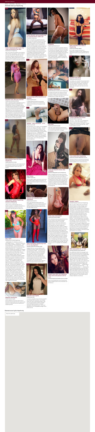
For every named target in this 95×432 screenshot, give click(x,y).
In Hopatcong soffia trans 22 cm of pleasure (36, 97)
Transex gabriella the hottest (77, 117)
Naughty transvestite (54, 89)
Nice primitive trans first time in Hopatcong (14, 160)
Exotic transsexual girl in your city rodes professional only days (14, 48)
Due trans (50, 124)
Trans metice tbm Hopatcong (78, 156)
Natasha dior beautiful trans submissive (34, 198)
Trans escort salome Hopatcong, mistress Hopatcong (14, 200)
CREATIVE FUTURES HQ (9, 1)
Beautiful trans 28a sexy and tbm (14, 99)
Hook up (6, 3)
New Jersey (18, 3)
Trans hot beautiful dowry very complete (56, 170)
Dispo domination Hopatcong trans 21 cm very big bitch (36, 244)
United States (12, 3)
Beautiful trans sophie (33, 295)
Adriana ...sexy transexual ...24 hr (36, 123)
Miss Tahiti (8, 238)
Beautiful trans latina (75, 77)
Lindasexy (51, 44)
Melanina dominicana (11, 297)
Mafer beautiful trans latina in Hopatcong (78, 46)
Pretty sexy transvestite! (55, 216)
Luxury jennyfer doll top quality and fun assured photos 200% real (36, 36)
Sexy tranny (30, 176)
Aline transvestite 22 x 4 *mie (78, 249)
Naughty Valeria (74, 201)
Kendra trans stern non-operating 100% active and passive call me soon (57, 276)
